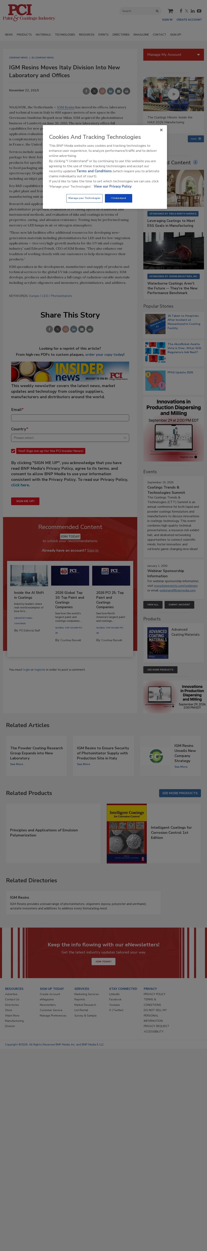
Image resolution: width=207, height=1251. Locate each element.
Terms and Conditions (94, 171)
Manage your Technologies (84, 198)
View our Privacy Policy (113, 186)
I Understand (118, 198)
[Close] (161, 130)
